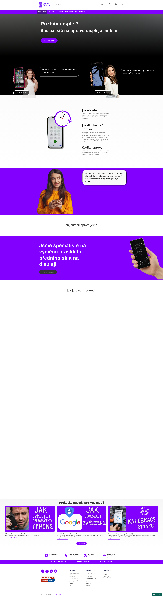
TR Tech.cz (58, 594)
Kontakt (115, 5)
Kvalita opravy (92, 147)
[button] (123, 5)
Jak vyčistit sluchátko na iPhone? (15, 534)
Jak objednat (109, 5)
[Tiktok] (55, 571)
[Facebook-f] (47, 571)
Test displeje (102, 5)
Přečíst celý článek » (11, 537)
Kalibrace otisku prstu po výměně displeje (120, 534)
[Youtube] (51, 571)
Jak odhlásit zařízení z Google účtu (67, 534)
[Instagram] (42, 571)
